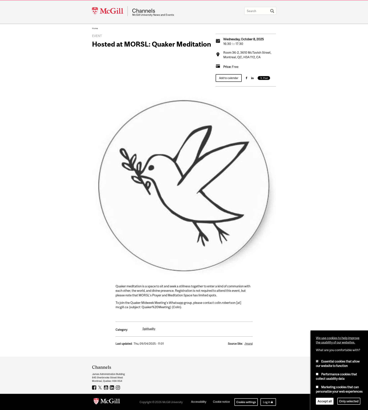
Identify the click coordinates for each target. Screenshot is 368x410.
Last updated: (124, 343)
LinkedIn (112, 387)
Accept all (325, 401)
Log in (266, 402)
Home (95, 28)
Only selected (349, 401)
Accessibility (198, 401)
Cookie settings (246, 402)
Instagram (118, 387)
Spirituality (148, 328)
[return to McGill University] (106, 402)
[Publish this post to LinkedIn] (252, 78)
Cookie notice (221, 401)
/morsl (249, 343)
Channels (143, 11)
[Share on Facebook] (246, 78)
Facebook (94, 387)
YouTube (106, 387)
